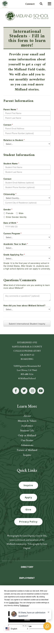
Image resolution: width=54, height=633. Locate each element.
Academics (27, 425)
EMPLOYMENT (27, 577)
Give (28, 509)
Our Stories (27, 440)
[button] (16, 628)
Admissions (27, 445)
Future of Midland (27, 450)
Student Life (27, 430)
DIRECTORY (27, 566)
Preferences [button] (24, 606)
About (27, 416)
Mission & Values (27, 420)
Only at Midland (27, 435)
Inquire (27, 455)
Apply (28, 497)
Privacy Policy (28, 521)
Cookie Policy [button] (14, 603)
